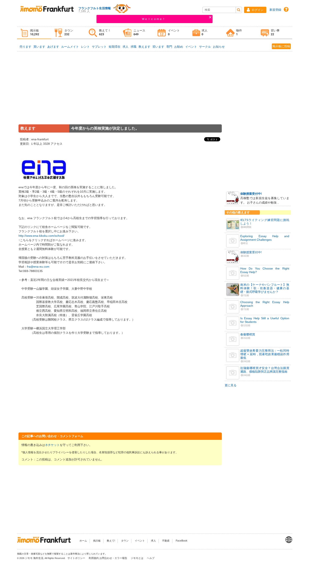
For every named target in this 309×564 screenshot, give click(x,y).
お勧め (178, 46)
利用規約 (94, 558)
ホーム (83, 540)
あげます (53, 46)
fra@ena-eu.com (38, 266)
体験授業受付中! (251, 193)
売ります (25, 46)
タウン (125, 540)
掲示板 (97, 540)
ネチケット (52, 445)
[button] (255, 10)
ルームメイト (70, 46)
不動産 (166, 540)
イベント (191, 46)
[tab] (34, 33)
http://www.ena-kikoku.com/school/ (41, 235)
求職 (133, 46)
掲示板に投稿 (281, 46)
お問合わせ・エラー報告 (113, 558)
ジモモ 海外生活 (34, 558)
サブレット (99, 46)
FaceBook (181, 540)
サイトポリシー (76, 558)
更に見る (230, 385)
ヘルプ (150, 558)
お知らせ (219, 46)
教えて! (111, 540)
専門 (169, 46)
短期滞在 (114, 46)
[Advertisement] (120, 93)
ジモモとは (137, 558)
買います (39, 46)
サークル (205, 46)
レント (85, 46)
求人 (125, 46)
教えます (144, 46)
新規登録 (275, 9)
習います (158, 46)
